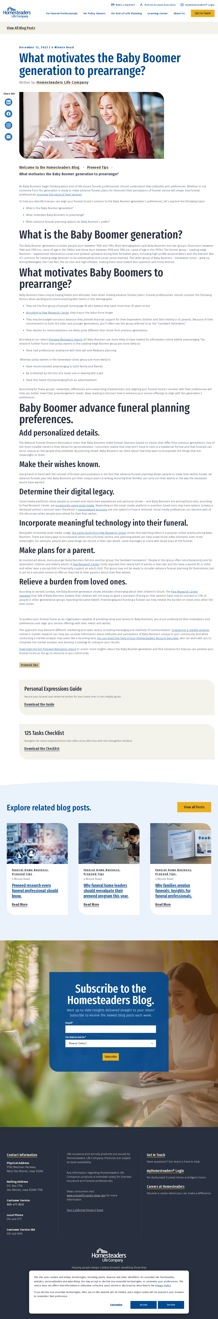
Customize (116, 1304)
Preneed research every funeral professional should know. (35, 891)
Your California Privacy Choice (85, 1210)
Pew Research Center (86, 564)
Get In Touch (156, 1155)
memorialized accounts (92, 509)
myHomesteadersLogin (165, 1170)
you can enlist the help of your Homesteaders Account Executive (137, 638)
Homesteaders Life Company (62, 82)
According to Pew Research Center (47, 312)
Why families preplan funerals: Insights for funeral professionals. (173, 891)
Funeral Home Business (30, 870)
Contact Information (22, 1155)
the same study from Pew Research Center (99, 532)
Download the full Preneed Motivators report (47, 649)
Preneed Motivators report (65, 339)
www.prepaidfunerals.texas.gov (86, 1195)
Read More (19, 904)
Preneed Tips (97, 167)
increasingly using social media (74, 505)
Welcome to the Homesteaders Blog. (49, 167)
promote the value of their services (59, 194)
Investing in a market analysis (190, 630)
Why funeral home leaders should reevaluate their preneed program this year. (106, 891)
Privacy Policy (162, 1285)
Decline (171, 1304)
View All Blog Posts (21, 28)
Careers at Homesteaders (165, 1186)
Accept (143, 1304)
